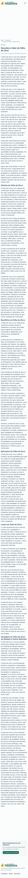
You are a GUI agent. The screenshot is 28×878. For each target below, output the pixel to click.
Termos (11, 873)
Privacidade (4, 873)
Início (2, 40)
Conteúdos (7, 40)
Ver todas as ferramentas (11, 852)
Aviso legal (17, 873)
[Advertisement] (14, 21)
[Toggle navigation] (25, 3)
